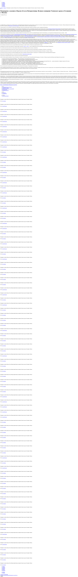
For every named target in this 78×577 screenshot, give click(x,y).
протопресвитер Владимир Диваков (59, 36)
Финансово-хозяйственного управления (31, 35)
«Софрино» (46, 42)
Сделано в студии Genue (4, 574)
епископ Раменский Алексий (7, 36)
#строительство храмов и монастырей (8, 88)
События (3, 567)
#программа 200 (4, 89)
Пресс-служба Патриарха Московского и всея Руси (8, 84)
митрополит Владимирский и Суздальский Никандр (12, 35)
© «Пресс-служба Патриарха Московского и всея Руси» (9, 575)
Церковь (3, 4)
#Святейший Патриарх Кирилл (7, 87)
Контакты (3, 6)
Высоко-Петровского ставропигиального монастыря (45, 36)
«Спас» (28, 46)
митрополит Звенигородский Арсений (54, 28)
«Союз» (24, 46)
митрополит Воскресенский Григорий (20, 34)
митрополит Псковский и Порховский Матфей (53, 35)
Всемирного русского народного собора (64, 42)
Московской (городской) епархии (14, 25)
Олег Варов (4, 92)
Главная (3, 2)
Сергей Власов (4, 93)
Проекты (3, 5)
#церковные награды (5, 90)
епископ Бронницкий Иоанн (29, 36)
